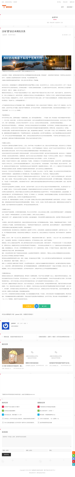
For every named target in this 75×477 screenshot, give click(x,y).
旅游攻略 (69, 7)
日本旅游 (54, 365)
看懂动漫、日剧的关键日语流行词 (13, 336)
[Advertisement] (36, 46)
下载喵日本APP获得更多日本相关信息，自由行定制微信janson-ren (18, 71)
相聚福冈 (34, 470)
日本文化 (7, 368)
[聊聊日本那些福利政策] (36, 354)
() (29, 306)
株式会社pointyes (41, 472)
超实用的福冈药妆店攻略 (45, 422)
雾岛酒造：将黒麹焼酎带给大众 (46, 414)
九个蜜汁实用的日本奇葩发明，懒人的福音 (13, 366)
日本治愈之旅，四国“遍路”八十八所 (12, 414)
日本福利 (28, 365)
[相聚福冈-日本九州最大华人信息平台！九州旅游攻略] (7, 6)
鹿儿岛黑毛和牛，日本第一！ (46, 410)
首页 (62, 7)
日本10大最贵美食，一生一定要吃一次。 (49, 418)
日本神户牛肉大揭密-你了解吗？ (11, 406)
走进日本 (57, 22)
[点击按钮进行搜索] (73, 452)
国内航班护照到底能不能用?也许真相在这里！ (60, 363)
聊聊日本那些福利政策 (32, 363)
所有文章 (65, 2)
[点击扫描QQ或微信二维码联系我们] (73, 458)
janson (17, 314)
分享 (3, 368)
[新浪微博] (73, 461)
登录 (16, 2)
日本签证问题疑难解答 (9, 410)
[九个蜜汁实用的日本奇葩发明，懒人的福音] (13, 356)
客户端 (59, 2)
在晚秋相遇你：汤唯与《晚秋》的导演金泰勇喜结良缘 (54, 336)
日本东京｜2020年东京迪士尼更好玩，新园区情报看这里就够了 (19, 418)
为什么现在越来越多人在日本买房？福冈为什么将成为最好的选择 (19, 422)
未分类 (58, 365)
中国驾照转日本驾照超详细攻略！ (47, 406)
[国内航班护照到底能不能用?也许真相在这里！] (60, 354)
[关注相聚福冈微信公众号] (73, 455)
